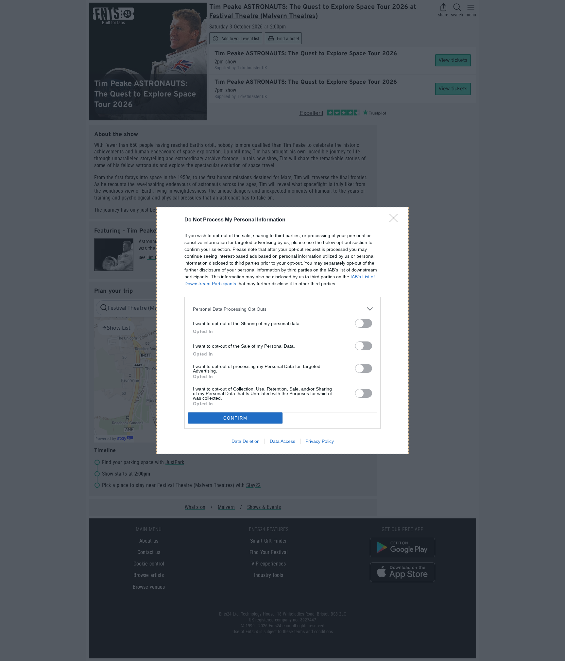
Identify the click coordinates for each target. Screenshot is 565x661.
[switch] (363, 323)
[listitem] (282, 308)
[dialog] (282, 330)
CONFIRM (235, 418)
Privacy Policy (319, 441)
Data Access (282, 441)
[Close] (395, 220)
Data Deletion (245, 441)
